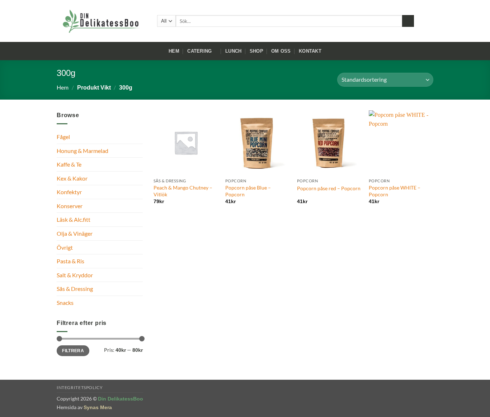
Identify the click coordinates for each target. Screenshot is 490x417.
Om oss (281, 51)
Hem (174, 51)
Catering (199, 51)
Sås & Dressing (75, 288)
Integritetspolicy (80, 387)
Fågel (63, 136)
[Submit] (408, 21)
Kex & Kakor (72, 178)
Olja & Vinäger (75, 233)
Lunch (233, 51)
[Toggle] (138, 150)
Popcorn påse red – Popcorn (329, 188)
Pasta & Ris (70, 261)
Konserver (70, 205)
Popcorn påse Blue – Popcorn (248, 190)
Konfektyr (69, 191)
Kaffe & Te (69, 164)
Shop (256, 51)
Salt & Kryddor (75, 275)
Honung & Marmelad (82, 150)
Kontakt (310, 51)
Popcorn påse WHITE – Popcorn (394, 190)
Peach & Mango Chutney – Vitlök (183, 190)
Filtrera (73, 350)
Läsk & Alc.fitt (73, 219)
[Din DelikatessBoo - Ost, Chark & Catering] (101, 21)
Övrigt (65, 247)
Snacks (65, 302)
